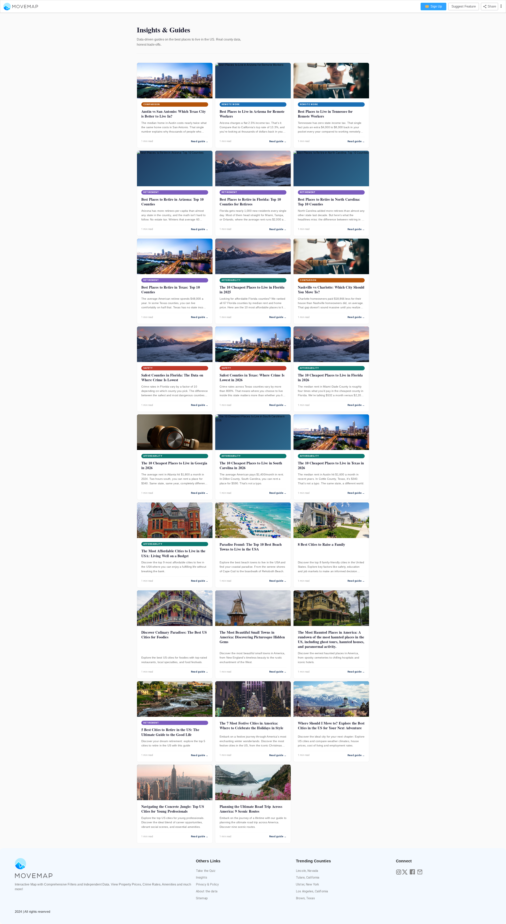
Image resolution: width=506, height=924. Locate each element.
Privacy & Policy (207, 884)
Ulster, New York (307, 884)
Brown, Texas (305, 898)
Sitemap (202, 898)
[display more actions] (501, 6)
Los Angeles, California (312, 891)
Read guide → (199, 141)
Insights (201, 877)
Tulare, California (307, 877)
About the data (206, 891)
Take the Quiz (205, 871)
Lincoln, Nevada (307, 871)
